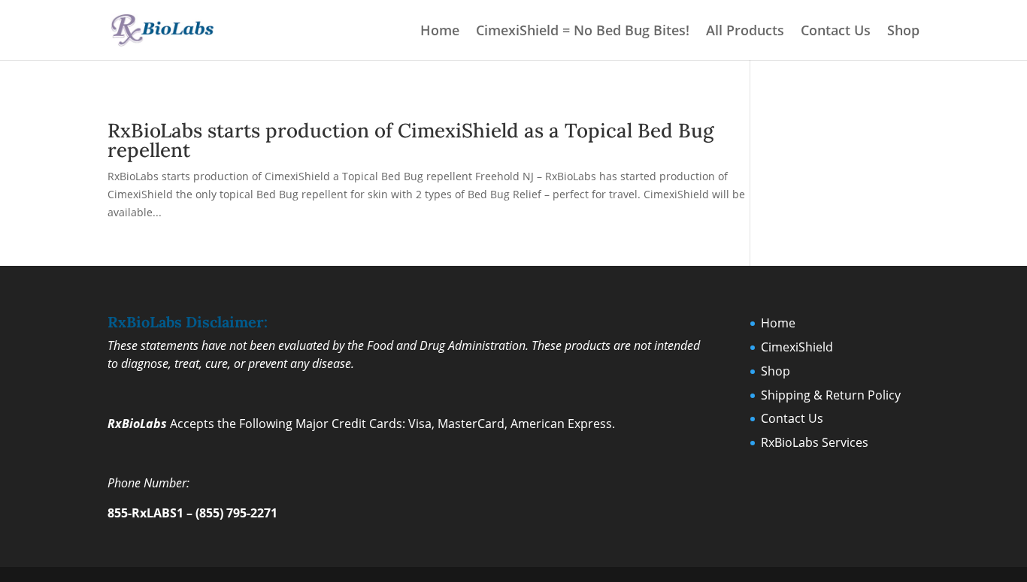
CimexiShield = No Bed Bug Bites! (582, 32)
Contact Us (836, 32)
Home (439, 32)
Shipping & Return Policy (831, 395)
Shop (903, 32)
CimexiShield (797, 347)
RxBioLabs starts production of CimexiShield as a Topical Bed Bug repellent (410, 140)
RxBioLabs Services (814, 442)
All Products (745, 32)
